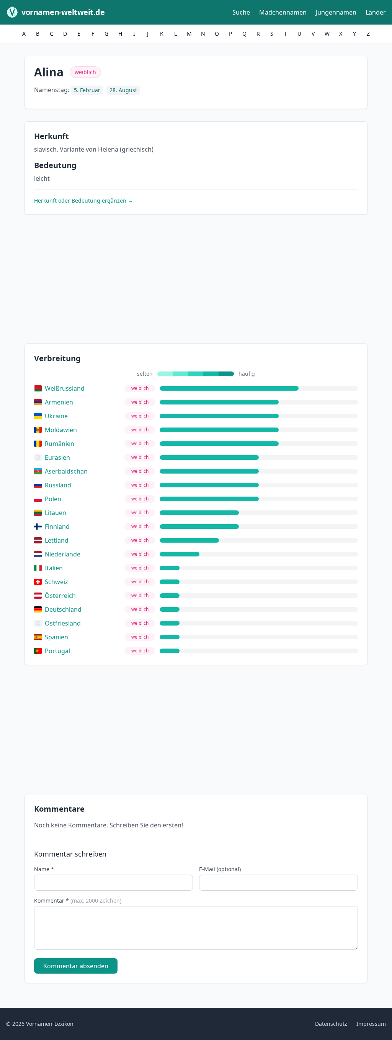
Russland (58, 485)
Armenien (59, 402)
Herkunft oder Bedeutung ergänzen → (83, 200)
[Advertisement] (196, 280)
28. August (123, 90)
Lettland (57, 540)
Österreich (60, 595)
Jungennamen (336, 12)
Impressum (371, 1023)
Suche (241, 12)
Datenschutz (331, 1023)
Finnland (57, 526)
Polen (53, 499)
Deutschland (63, 609)
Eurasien (57, 457)
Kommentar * (77, 900)
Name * (44, 869)
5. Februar (87, 90)
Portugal (57, 651)
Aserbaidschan (66, 471)
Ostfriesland (63, 623)
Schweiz (56, 582)
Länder (376, 12)
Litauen (55, 512)
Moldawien (61, 430)
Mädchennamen (283, 12)
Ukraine (56, 416)
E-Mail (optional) (220, 869)
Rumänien (59, 443)
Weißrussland (65, 388)
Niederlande (62, 554)
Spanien (56, 637)
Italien (54, 568)
